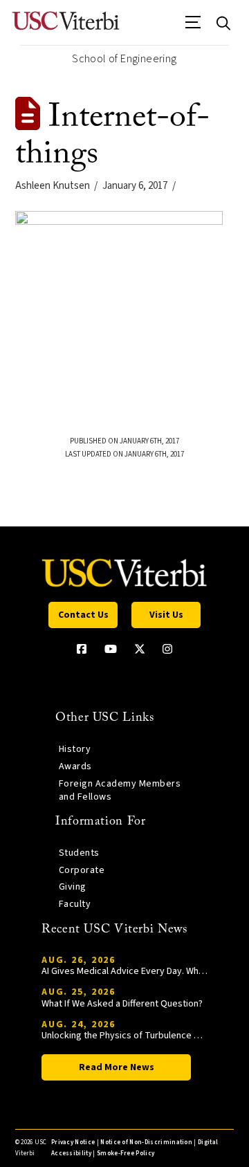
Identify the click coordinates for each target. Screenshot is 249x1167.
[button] (193, 27)
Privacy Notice (73, 1142)
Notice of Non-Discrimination (146, 1142)
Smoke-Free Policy (125, 1153)
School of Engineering (124, 58)
